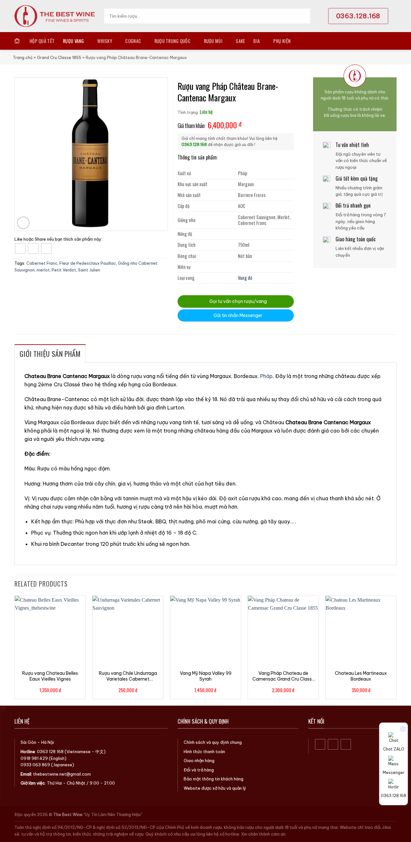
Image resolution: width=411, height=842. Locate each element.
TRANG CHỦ (17, 41)
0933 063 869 (35, 764)
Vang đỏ (245, 277)
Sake (240, 41)
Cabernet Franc (41, 263)
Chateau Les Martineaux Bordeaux (361, 676)
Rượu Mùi (213, 41)
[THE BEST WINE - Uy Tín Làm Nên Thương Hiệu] (54, 16)
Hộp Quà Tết (42, 41)
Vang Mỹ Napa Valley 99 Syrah (206, 676)
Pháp (266, 376)
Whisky (104, 41)
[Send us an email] (346, 744)
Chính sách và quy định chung (213, 742)
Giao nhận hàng (199, 760)
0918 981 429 (34, 758)
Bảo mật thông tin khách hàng (213, 778)
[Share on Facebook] (20, 248)
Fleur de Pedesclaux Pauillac (87, 263)
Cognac (133, 41)
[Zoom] (23, 223)
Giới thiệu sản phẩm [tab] (50, 353)
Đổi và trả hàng (199, 769)
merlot (43, 269)
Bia (256, 41)
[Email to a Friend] (46, 248)
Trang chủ (22, 57)
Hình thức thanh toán (204, 751)
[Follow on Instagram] (333, 744)
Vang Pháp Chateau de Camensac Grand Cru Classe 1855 (283, 676)
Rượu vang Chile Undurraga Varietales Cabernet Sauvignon (128, 676)
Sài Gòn (28, 742)
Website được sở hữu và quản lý (215, 788)
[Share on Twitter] (33, 248)
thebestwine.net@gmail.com (62, 774)
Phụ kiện (282, 41)
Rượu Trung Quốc (172, 41)
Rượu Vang (73, 41)
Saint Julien (89, 269)
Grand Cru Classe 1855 (59, 57)
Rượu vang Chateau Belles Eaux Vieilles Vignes (50, 676)
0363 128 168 (50, 751)
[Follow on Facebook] (320, 744)
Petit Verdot (64, 269)
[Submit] (303, 16)
